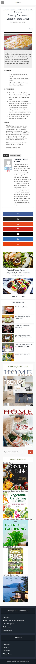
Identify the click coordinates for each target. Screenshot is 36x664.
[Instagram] (11, 168)
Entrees (6, 10)
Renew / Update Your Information (13, 620)
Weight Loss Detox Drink (22, 354)
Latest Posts (16, 155)
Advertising (6, 644)
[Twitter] (5, 168)
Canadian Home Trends (19, 22)
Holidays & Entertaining (17, 10)
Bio (7, 155)
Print (30, 29)
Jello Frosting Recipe (21, 307)
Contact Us (6, 651)
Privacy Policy (7, 654)
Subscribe (6, 617)
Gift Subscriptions (8, 624)
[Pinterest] (8, 171)
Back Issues (7, 627)
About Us (6, 647)
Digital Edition (7, 630)
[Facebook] (8, 168)
